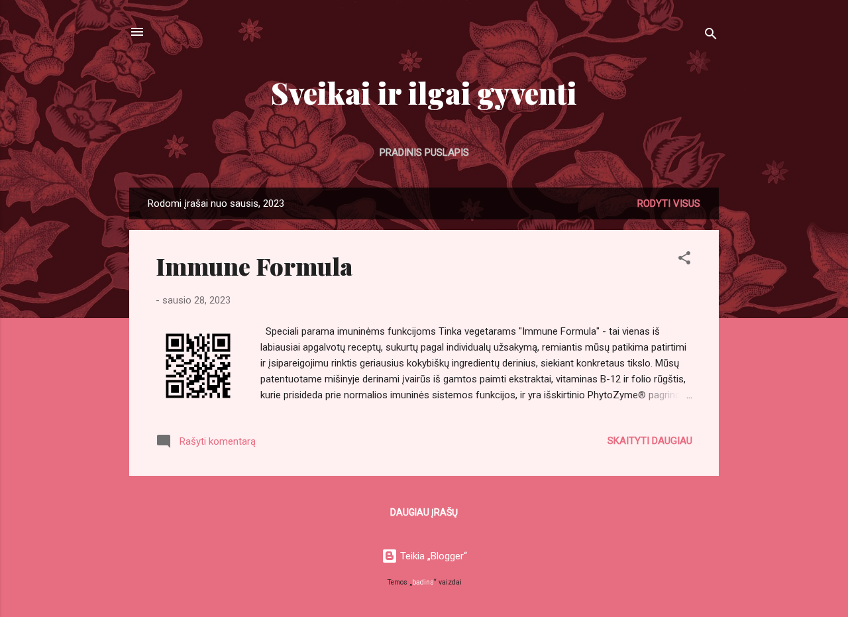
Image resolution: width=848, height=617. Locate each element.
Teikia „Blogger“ (432, 556)
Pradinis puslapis (424, 152)
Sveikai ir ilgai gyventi (424, 92)
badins (423, 582)
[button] (684, 260)
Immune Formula (254, 266)
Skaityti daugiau (650, 441)
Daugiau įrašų (424, 512)
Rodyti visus (668, 203)
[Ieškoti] (711, 36)
